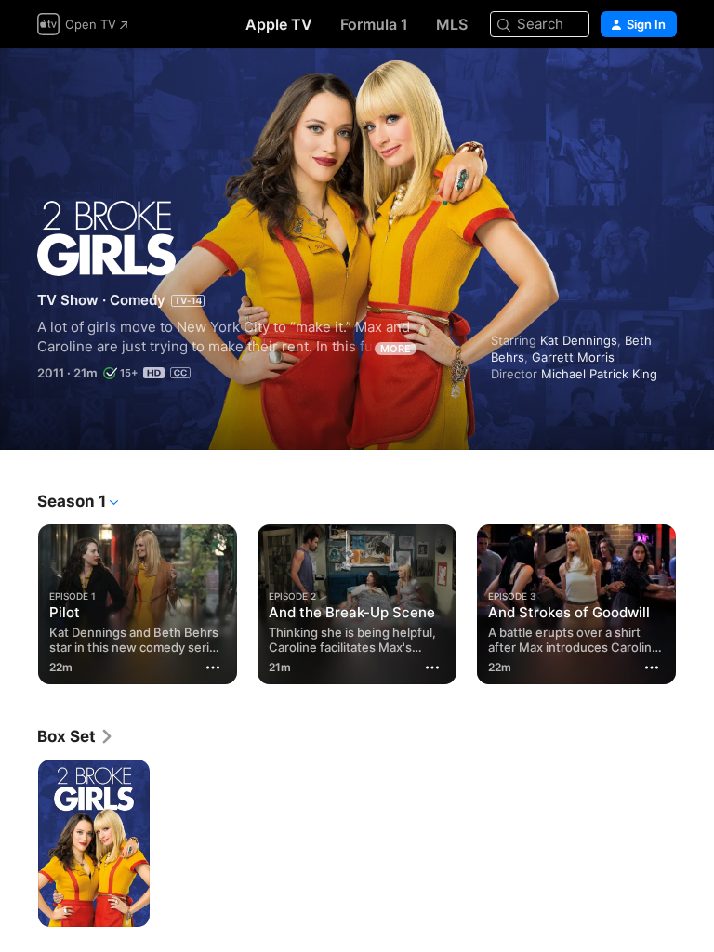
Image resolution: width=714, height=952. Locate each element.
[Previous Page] (19, 600)
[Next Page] (695, 600)
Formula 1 (374, 24)
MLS (452, 24)
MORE (395, 348)
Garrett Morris (573, 357)
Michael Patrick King (599, 373)
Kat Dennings (578, 340)
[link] (75, 736)
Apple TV (278, 24)
